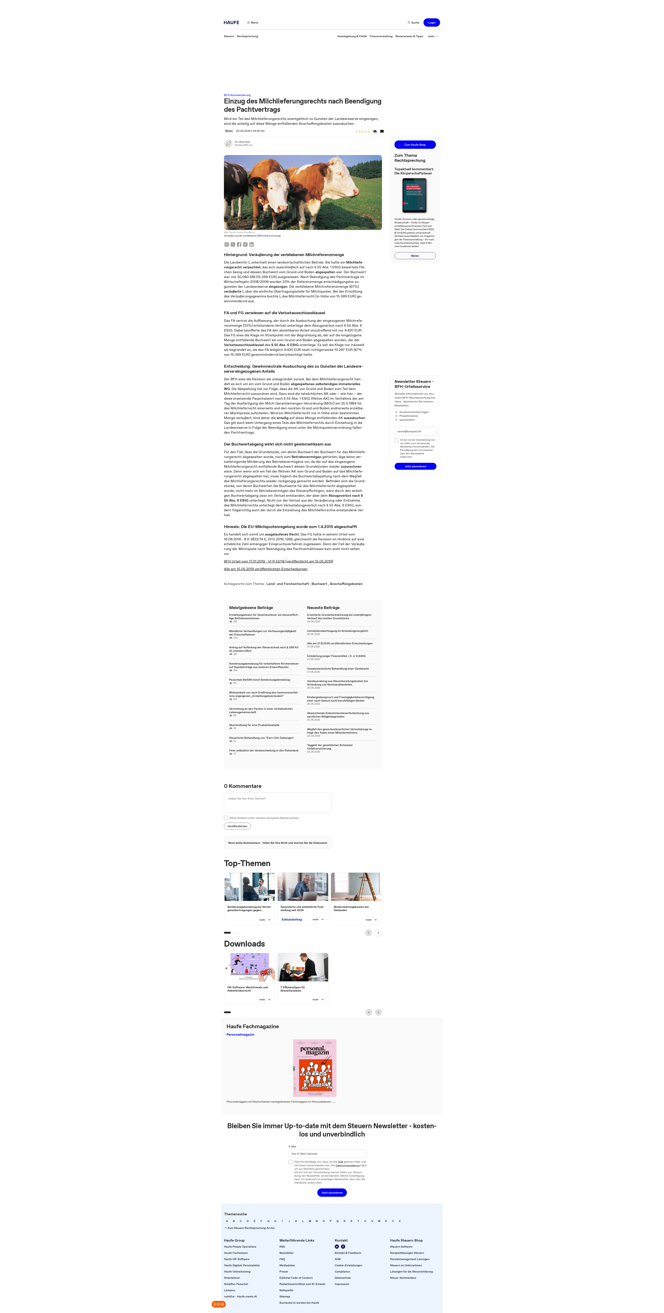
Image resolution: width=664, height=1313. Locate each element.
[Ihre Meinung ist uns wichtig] (219, 1304)
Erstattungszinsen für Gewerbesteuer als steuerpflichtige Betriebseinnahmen (264, 616)
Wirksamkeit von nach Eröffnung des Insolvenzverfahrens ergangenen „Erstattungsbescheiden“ (264, 694)
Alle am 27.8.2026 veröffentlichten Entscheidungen (340, 643)
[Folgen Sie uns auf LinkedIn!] (337, 1246)
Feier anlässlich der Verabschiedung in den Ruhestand (263, 750)
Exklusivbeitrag (292, 919)
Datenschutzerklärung (348, 1165)
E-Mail (292, 1146)
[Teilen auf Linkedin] (251, 245)
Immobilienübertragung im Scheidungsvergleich (337, 631)
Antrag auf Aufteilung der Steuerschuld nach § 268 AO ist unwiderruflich (263, 649)
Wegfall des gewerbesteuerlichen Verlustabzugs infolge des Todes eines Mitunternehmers (340, 730)
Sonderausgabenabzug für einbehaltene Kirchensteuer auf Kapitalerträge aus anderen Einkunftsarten (264, 665)
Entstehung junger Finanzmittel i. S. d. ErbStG (336, 656)
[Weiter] (378, 932)
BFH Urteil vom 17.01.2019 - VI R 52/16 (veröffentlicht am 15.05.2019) (278, 561)
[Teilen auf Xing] (245, 245)
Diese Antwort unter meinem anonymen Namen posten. (264, 818)
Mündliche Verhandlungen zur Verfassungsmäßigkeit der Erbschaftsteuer (262, 632)
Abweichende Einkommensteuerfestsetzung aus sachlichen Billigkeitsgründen (338, 714)
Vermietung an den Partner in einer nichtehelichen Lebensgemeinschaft (261, 710)
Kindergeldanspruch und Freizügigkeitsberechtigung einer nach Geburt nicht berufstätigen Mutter (340, 698)
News (229, 131)
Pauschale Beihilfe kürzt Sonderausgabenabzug (259, 679)
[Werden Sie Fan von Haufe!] (343, 1246)
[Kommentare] (382, 131)
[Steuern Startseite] (232, 22)
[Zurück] (368, 932)
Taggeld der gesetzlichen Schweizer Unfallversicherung (330, 746)
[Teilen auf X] (233, 245)
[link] (229, 36)
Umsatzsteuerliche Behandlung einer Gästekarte (338, 668)
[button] (431, 22)
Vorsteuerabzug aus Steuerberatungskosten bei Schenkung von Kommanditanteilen (337, 682)
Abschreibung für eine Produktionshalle (254, 725)
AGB (340, 1162)
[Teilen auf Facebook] (239, 245)
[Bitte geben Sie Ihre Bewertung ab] (368, 132)
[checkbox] (226, 818)
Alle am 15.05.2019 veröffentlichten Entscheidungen (266, 568)
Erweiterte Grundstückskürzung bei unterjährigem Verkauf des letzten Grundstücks (339, 616)
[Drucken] (375, 131)
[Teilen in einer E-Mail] (226, 245)
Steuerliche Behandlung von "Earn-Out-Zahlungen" (261, 737)
